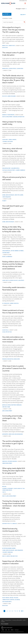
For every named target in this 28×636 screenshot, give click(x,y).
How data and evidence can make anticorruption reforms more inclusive (13, 339)
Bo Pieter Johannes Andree (8, 548)
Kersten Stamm (6, 407)
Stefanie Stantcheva (7, 141)
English (23, 8)
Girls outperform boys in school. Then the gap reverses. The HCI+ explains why (13, 30)
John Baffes (5, 434)
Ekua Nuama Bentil (7, 601)
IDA (6, 630)
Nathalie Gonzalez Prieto (8, 170)
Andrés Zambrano (20, 170)
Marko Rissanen (12, 96)
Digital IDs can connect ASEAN (13, 101)
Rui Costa (4, 96)
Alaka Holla (5, 330)
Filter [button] (7, 14)
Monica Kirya (17, 359)
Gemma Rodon (6, 599)
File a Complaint (4, 623)
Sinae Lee (14, 523)
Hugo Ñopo (21, 280)
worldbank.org (23, 0)
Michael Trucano (14, 597)
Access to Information (17, 620)
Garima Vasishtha (14, 303)
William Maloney (6, 168)
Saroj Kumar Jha (6, 250)
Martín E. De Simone (15, 599)
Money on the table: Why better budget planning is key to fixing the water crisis (13, 229)
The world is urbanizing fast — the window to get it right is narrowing (13, 443)
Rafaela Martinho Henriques (14, 405)
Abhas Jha (4, 461)
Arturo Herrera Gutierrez (17, 250)
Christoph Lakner (18, 195)
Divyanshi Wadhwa (12, 461)
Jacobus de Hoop (13, 280)
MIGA (12, 630)
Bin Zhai (4, 486)
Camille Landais (12, 139)
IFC (9, 630)
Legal (2, 620)
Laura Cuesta (5, 280)
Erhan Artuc (5, 68)
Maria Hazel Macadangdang (16, 434)
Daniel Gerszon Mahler (8, 195)
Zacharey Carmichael (7, 552)
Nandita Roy (12, 45)
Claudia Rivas (20, 68)
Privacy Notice (8, 620)
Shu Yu (4, 492)
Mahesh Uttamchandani (8, 114)
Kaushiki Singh (5, 252)
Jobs (24, 620)
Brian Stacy (5, 45)
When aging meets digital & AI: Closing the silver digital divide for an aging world (13, 471)
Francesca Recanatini (7, 359)
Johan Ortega (12, 68)
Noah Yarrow (5, 597)
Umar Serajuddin (6, 197)
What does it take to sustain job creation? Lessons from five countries (14, 368)
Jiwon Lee (4, 405)
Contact (3, 621)
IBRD (3, 630)
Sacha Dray (5, 139)
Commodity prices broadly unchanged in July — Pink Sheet (12, 418)
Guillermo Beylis (15, 168)
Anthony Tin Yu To (7, 523)
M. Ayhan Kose (5, 303)
